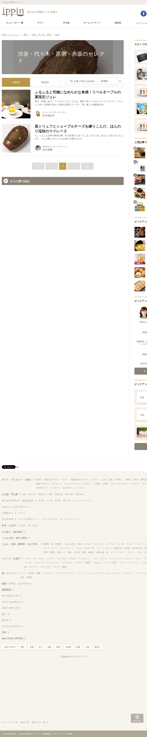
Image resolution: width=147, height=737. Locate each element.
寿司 (84, 552)
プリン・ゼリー (100, 558)
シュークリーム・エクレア (121, 558)
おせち (23, 525)
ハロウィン (7, 513)
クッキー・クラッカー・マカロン (62, 558)
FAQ (68, 734)
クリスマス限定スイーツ (28, 519)
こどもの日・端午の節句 (14, 538)
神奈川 (97, 647)
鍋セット (61, 552)
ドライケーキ (67, 563)
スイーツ (21, 513)
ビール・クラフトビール (99, 573)
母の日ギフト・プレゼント (48, 488)
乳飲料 (29, 577)
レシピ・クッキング (82, 500)
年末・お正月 (9, 525)
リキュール (128, 573)
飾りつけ (67, 500)
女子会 (58, 500)
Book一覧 (24, 722)
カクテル (117, 573)
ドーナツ (28, 563)
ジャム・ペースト (134, 544)
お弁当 (77, 552)
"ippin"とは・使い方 (40, 722)
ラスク (138, 558)
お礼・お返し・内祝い (112, 479)
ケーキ (27, 558)
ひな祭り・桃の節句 (12, 532)
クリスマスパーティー (69, 519)
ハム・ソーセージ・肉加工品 (109, 548)
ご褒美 (127, 479)
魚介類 (127, 548)
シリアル (110, 544)
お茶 (22, 577)
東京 (23, 647)
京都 (32, 647)
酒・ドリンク (9, 573)
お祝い (39, 479)
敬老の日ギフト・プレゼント (49, 484)
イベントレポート (11, 602)
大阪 (87, 647)
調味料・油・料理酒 (52, 544)
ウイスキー (48, 573)
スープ (114, 552)
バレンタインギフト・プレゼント (125, 484)
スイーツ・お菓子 (11, 558)
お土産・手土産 (10, 494)
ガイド (5, 620)
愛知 (58, 647)
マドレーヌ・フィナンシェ (46, 563)
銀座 (78, 647)
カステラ (79, 563)
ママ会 (50, 500)
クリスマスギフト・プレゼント (78, 484)
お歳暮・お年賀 (101, 484)
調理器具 (6, 589)
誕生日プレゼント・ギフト (56, 479)
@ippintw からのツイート (74, 656)
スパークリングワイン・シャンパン (70, 573)
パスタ (78, 548)
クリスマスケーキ (49, 519)
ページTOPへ (137, 728)
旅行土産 (69, 494)
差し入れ (32, 494)
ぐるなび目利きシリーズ (28, 734)
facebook (144, 14)
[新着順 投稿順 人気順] (111, 81)
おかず (87, 548)
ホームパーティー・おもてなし (18, 500)
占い (4, 614)
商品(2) (45, 82)
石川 (40, 647)
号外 (4, 632)
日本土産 (79, 494)
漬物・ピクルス (84, 544)
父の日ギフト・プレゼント (74, 488)
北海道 (68, 647)
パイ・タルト (39, 558)
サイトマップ (58, 734)
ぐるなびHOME (9, 734)
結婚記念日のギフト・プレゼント (85, 479)
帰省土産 (59, 494)
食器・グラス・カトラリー (16, 583)
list (17, 467)
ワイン (23, 573)
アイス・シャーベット (129, 563)
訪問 (24, 494)
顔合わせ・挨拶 (46, 494)
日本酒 (31, 573)
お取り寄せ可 (10, 647)
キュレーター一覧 (10, 722)
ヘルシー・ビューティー (14, 506)
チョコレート (85, 558)
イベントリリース (11, 626)
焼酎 (38, 573)
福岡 (49, 647)
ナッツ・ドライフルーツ (62, 548)
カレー (122, 552)
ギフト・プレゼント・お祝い (17, 479)
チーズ (46, 548)
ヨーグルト (98, 544)
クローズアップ (10, 608)
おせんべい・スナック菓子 (105, 563)
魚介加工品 (137, 548)
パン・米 (120, 544)
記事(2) (16, 82)
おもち (35, 525)
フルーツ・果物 (59, 567)
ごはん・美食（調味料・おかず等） (20, 544)
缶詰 (70, 552)
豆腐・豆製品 (49, 552)
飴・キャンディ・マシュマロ (37, 567)
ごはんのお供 (69, 544)
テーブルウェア (10, 595)
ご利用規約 (46, 734)
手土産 (41, 500)
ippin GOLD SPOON (12, 638)
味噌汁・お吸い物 (96, 552)
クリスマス (7, 519)
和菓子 (88, 563)
